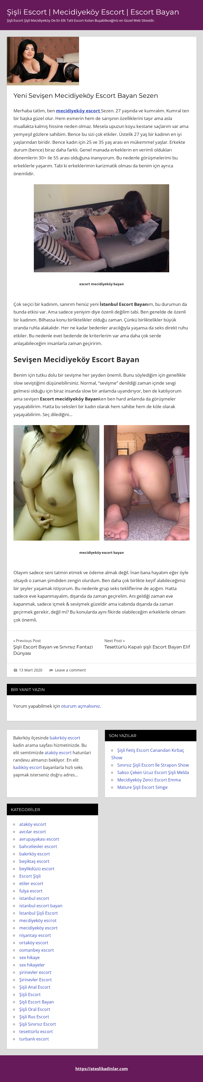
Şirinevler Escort (35, 980)
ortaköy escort (33, 943)
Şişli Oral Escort (34, 1009)
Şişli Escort (30, 994)
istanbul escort (34, 898)
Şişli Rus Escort (34, 1017)
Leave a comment (70, 670)
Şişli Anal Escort (34, 987)
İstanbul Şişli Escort (38, 913)
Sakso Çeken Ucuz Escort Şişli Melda (153, 772)
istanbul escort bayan (40, 906)
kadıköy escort (27, 767)
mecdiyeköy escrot (38, 920)
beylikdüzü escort (36, 869)
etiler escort (31, 883)
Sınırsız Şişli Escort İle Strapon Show (153, 765)
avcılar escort (32, 832)
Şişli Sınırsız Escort (37, 1024)
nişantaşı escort (35, 935)
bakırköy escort (65, 738)
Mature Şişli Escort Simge (142, 787)
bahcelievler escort (38, 846)
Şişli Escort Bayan (36, 1002)
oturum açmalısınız (80, 706)
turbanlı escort (34, 1039)
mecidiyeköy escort (78, 111)
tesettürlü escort (36, 1031)
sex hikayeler (32, 965)
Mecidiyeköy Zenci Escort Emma (149, 780)
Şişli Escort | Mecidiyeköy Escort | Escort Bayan (93, 11)
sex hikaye (29, 957)
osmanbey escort (36, 950)
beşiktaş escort (34, 861)
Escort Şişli (30, 876)
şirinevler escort (35, 972)
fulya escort (31, 891)
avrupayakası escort (39, 839)
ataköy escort (58, 753)
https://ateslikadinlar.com (101, 1068)
